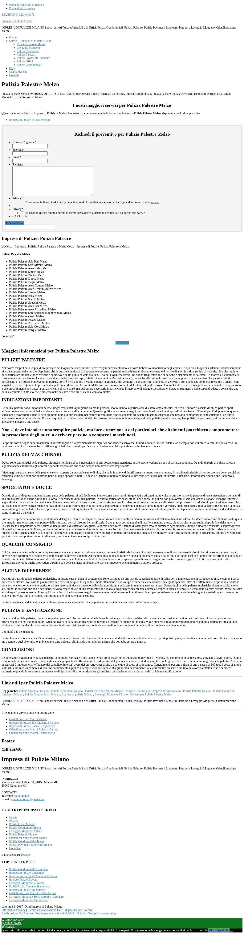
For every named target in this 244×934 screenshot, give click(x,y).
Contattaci (15, 848)
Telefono (18, 149)
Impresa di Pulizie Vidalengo (26, 872)
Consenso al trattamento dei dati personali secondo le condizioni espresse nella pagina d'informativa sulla (92, 202)
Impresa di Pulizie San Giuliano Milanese (34, 722)
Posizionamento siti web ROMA (55, 913)
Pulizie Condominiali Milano (42, 694)
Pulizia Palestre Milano (197, 691)
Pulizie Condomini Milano (67, 691)
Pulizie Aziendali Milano (34, 691)
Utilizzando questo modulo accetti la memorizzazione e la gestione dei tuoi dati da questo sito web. (85, 212)
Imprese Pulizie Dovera (23, 879)
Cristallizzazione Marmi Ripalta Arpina (32, 893)
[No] (231, 931)
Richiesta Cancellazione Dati (44, 910)
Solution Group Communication (96, 913)
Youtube (25, 854)
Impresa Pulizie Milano (167, 691)
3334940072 (21, 795)
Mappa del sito (73, 910)
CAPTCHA (19, 216)
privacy (155, 202)
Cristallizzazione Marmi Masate (28, 719)
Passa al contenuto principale (26, 4)
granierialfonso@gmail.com (27, 799)
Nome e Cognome (24, 142)
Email (16, 157)
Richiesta (18, 164)
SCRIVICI (122, 342)
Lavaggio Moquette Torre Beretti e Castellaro (36, 896)
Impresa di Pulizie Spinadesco (27, 889)
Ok (211, 930)
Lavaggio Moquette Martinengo (28, 900)
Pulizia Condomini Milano (25, 827)
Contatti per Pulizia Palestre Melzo (151, 694)
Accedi (88, 910)
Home (13, 817)
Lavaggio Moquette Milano (111, 694)
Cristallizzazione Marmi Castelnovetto (32, 732)
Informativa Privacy (13, 910)
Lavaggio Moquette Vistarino (26, 883)
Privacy (17, 198)
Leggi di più (222, 930)
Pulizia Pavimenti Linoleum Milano (30, 844)
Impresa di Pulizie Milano (17, 21)
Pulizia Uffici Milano (138, 691)
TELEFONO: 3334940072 (18, 14)
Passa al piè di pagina (22, 8)
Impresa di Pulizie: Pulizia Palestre (30, 119)
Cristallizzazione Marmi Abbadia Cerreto (33, 729)
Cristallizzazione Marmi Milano (104, 691)
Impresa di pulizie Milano (77, 694)
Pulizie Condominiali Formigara (28, 869)
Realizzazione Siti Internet (17, 913)
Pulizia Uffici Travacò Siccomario (29, 886)
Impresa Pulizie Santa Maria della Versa (33, 876)
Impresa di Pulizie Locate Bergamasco (32, 726)
